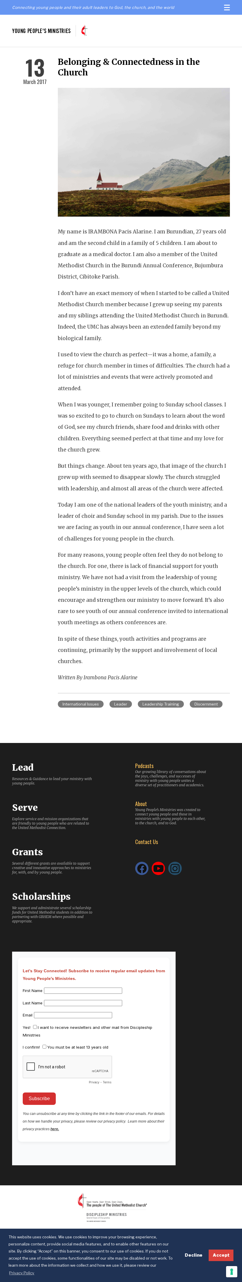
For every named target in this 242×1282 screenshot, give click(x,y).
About (141, 804)
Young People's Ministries (41, 30)
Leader (120, 704)
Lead (23, 767)
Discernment (206, 704)
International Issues (81, 704)
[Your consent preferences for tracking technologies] (231, 1271)
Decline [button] (193, 1255)
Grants (27, 852)
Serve (25, 807)
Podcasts (144, 765)
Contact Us (146, 842)
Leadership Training (161, 704)
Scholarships (41, 896)
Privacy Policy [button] (21, 1273)
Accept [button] (221, 1255)
